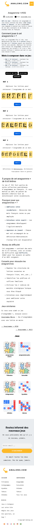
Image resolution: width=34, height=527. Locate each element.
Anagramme (20, 482)
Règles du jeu (11, 73)
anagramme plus (26, 17)
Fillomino (5, 482)
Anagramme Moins (8, 317)
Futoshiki (20, 485)
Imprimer (17, 76)
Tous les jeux (21, 495)
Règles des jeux (7, 511)
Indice (17, 104)
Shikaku (4, 495)
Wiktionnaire (18, 169)
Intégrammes (5, 485)
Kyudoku (4, 488)
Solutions (23, 73)
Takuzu (3, 492)
